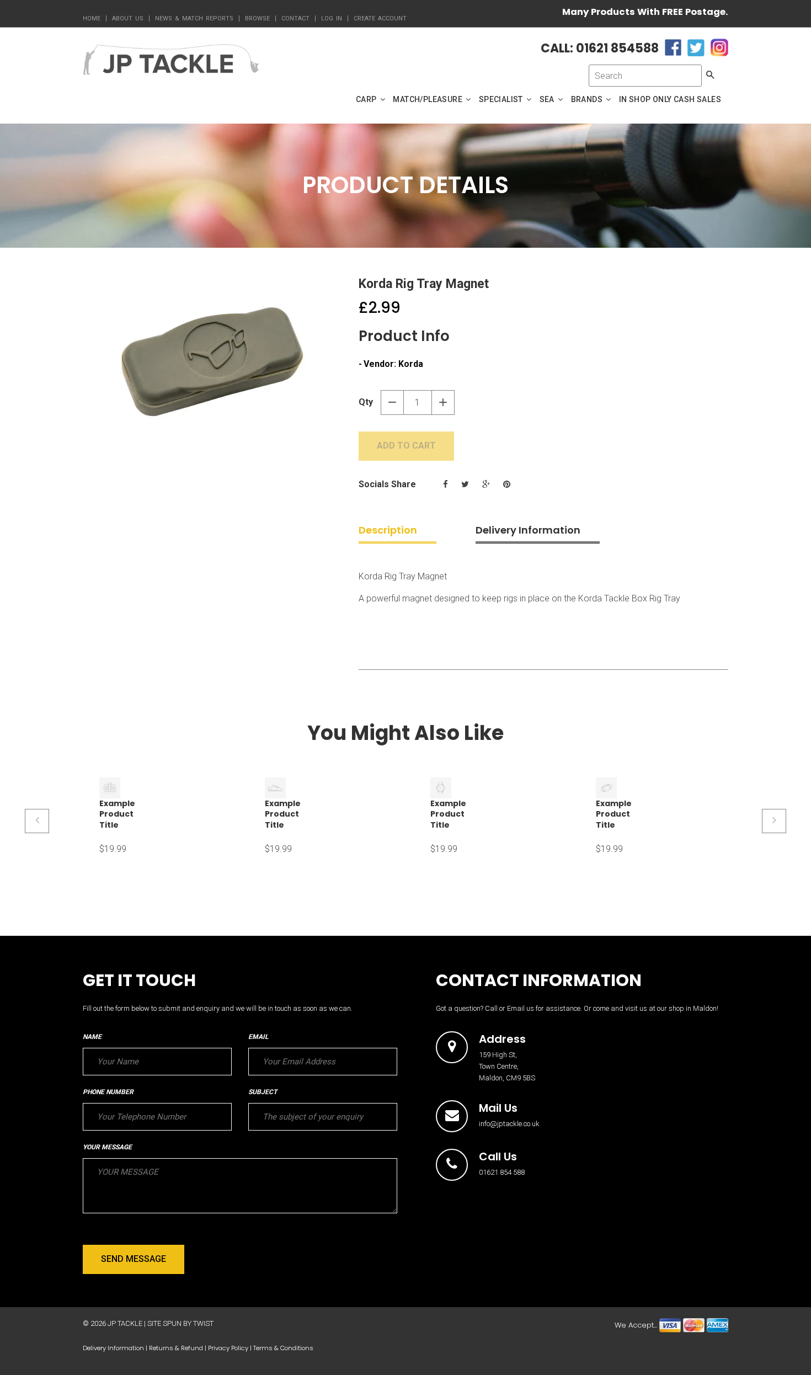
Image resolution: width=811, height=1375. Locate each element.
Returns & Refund (176, 1348)
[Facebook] (445, 484)
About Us (127, 18)
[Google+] (486, 484)
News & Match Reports (194, 18)
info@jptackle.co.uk (509, 1124)
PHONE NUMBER (108, 1092)
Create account (380, 18)
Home (91, 18)
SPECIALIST (502, 99)
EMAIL (258, 1037)
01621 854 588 (502, 1172)
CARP (367, 99)
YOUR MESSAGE (107, 1147)
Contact (295, 18)
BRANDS (588, 99)
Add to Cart (406, 445)
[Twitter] (465, 484)
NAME (92, 1037)
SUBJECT (262, 1092)
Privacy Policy (228, 1348)
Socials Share (387, 484)
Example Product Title (117, 814)
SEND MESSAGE (133, 1259)
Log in (331, 18)
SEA (548, 99)
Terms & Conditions (283, 1348)
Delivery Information (528, 530)
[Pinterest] (506, 484)
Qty (366, 402)
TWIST (203, 1323)
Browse (257, 18)
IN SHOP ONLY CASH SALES (670, 99)
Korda (410, 364)
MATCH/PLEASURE (428, 99)
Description (388, 530)
